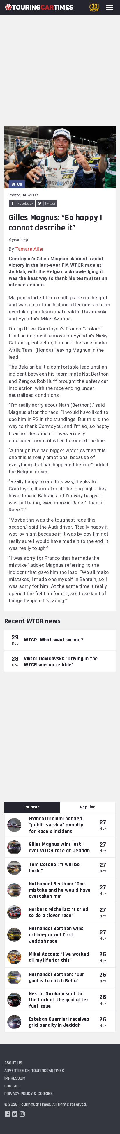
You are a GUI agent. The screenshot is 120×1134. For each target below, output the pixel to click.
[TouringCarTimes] (39, 7)
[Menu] (110, 7)
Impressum (14, 1078)
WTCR (17, 184)
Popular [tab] (87, 807)
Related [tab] (32, 807)
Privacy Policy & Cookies (28, 1093)
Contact (12, 1086)
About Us (13, 1063)
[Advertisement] (60, 63)
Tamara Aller (29, 249)
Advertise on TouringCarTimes (34, 1070)
